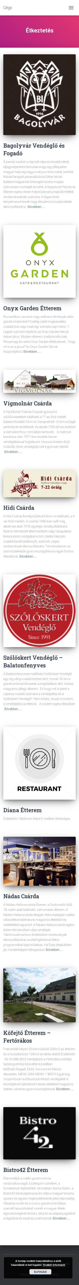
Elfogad (40, 1272)
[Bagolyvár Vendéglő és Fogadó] (39, 94)
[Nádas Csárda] (39, 861)
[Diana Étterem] (39, 763)
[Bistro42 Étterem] (39, 1133)
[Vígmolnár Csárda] (39, 381)
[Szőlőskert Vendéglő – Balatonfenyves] (39, 610)
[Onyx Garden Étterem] (39, 261)
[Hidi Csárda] (39, 483)
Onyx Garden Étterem (32, 308)
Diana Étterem (22, 810)
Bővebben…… (36, 207)
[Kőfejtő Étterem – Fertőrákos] (39, 995)
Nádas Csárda (21, 896)
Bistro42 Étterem (25, 1170)
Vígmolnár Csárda (27, 403)
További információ (54, 1264)
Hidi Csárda (18, 507)
